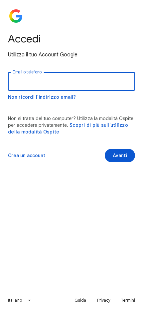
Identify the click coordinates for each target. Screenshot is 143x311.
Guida (80, 300)
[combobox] (20, 300)
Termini (128, 300)
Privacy (104, 300)
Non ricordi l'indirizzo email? (42, 97)
